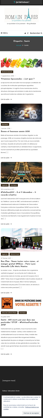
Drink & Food (15, 254)
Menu (5, 33)
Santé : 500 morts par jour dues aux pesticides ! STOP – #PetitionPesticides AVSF (19, 322)
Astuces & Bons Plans (9, 313)
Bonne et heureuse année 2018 (15, 132)
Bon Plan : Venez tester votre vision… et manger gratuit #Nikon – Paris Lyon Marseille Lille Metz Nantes (20, 264)
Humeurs (5, 124)
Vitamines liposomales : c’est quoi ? (17, 79)
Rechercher (35, 33)
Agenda (4, 185)
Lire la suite (5, 99)
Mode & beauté (7, 72)
